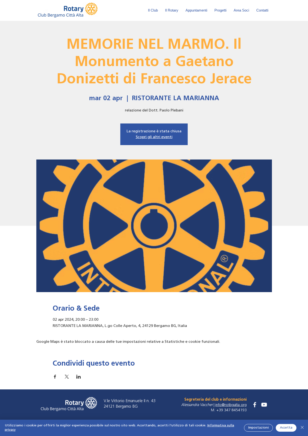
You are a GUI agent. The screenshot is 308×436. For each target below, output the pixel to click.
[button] (241, 10)
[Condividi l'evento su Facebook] (55, 377)
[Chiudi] (302, 428)
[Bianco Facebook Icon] (254, 404)
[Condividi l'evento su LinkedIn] (78, 377)
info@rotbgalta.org (231, 405)
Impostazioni (258, 428)
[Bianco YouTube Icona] (264, 404)
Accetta (286, 428)
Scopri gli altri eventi (154, 137)
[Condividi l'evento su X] (66, 377)
